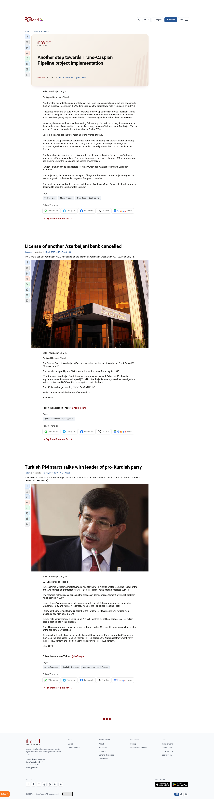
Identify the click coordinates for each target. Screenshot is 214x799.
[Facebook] (33, 784)
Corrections (103, 759)
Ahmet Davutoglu (51, 667)
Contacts (102, 751)
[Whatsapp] (28, 784)
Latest (70, 744)
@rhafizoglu (78, 656)
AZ (181, 794)
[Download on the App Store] (162, 784)
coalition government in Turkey (95, 667)
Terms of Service (168, 744)
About (101, 744)
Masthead (103, 748)
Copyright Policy (168, 751)
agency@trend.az (32, 768)
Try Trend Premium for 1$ (59, 218)
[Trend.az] (34, 20)
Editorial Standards (106, 755)
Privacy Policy (167, 748)
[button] (27, 36)
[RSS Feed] (60, 784)
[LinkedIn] (55, 784)
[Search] (139, 19)
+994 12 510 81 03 (32, 765)
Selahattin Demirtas (71, 667)
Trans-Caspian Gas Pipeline (88, 198)
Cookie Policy (167, 755)
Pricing (133, 744)
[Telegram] (50, 784)
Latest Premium (74, 748)
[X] (39, 784)
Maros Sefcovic (66, 198)
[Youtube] (44, 784)
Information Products (138, 748)
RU (186, 794)
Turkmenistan (49, 198)
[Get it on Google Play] (180, 784)
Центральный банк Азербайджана (58, 419)
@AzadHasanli (79, 407)
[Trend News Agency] (33, 742)
